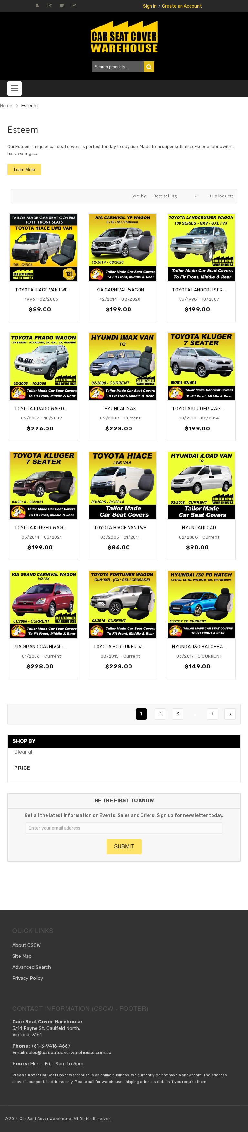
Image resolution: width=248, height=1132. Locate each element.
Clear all (24, 752)
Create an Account (182, 6)
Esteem (29, 106)
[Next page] (230, 714)
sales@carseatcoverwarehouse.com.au (68, 1052)
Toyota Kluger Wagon (199, 409)
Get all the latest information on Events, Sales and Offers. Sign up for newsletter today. (124, 815)
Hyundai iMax (120, 409)
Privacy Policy (27, 978)
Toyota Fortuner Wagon (120, 647)
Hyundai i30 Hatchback (199, 647)
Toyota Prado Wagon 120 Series (42, 409)
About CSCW (26, 945)
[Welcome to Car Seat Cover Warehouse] (124, 36)
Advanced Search (31, 967)
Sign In (150, 6)
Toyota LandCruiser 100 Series (199, 290)
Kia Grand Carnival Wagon (42, 647)
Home (6, 106)
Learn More (24, 169)
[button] (14, 87)
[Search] (149, 66)
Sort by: (139, 196)
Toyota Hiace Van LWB (41, 290)
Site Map (22, 956)
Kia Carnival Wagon (120, 290)
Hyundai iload (199, 528)
